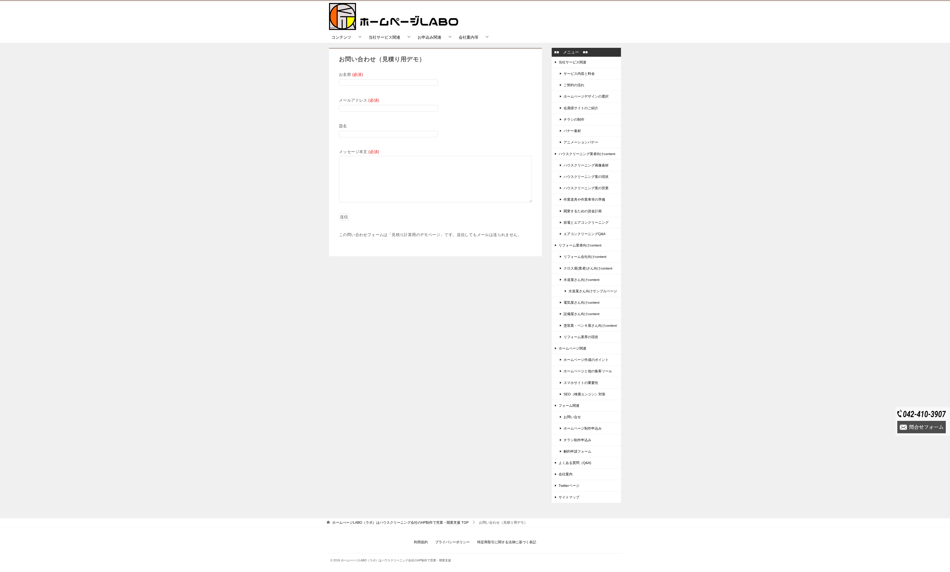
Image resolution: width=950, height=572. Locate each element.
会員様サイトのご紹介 (581, 108)
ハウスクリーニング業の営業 (586, 188)
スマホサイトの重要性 (581, 383)
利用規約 (421, 542)
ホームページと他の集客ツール (588, 371)
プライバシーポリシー (452, 542)
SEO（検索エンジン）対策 (584, 394)
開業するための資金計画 (583, 211)
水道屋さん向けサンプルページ (593, 291)
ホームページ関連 (572, 348)
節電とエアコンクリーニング (586, 222)
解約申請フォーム (577, 451)
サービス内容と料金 (579, 74)
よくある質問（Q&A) (575, 463)
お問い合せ (572, 417)
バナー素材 (572, 131)
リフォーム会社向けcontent (585, 257)
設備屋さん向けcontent (581, 314)
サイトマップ (569, 497)
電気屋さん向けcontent (581, 302)
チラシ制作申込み (577, 440)
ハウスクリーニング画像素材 (586, 165)
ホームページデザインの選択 (586, 96)
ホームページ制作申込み (583, 428)
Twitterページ (569, 486)
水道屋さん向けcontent (581, 280)
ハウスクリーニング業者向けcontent (587, 154)
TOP (400, 522)
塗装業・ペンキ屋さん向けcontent (590, 325)
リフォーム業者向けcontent (580, 245)
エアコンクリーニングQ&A (584, 234)
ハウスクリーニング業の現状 (586, 177)
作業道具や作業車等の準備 (584, 199)
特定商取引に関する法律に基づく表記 (506, 542)
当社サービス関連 (384, 37)
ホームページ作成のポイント (586, 360)
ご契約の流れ (574, 85)
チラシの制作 (574, 119)
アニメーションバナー (581, 142)
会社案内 (565, 474)
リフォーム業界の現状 (581, 337)
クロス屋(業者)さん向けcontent (588, 268)
